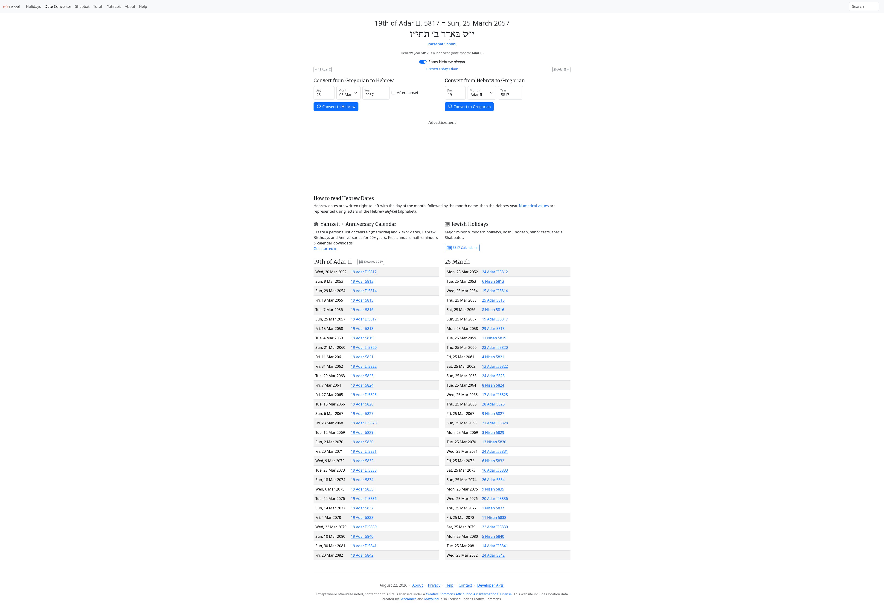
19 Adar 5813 (362, 281)
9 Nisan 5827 (493, 413)
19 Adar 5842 (362, 555)
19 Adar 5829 (362, 432)
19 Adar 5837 (362, 508)
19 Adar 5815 (362, 300)
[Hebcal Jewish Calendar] (11, 6)
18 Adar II (323, 69)
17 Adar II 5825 (495, 394)
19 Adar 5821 (362, 356)
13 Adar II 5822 (495, 366)
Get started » (325, 248)
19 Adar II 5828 (364, 423)
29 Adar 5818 (493, 328)
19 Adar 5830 (362, 441)
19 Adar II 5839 (364, 526)
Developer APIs (490, 585)
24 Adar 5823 (493, 375)
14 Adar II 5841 (495, 545)
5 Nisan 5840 (493, 536)
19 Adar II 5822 (364, 366)
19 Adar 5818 (362, 328)
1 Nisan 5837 (493, 508)
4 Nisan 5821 (493, 356)
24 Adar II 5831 (495, 451)
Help (143, 6)
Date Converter (58, 6)
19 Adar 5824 (362, 385)
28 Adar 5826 (493, 404)
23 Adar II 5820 (495, 347)
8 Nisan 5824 (493, 385)
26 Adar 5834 (493, 479)
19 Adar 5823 (362, 375)
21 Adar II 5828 (495, 423)
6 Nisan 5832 (493, 460)
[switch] (423, 62)
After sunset (407, 92)
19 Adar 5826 (362, 404)
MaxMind (431, 599)
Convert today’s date (442, 69)
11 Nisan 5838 (494, 517)
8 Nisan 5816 (493, 309)
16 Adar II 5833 (495, 470)
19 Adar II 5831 (364, 451)
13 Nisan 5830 (494, 441)
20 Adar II (561, 69)
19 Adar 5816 (362, 309)
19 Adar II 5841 (364, 545)
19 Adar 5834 (362, 479)
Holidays (33, 6)
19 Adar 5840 (362, 536)
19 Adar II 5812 (364, 271)
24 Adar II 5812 (495, 271)
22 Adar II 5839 (495, 526)
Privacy (434, 585)
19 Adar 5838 (362, 517)
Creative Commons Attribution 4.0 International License (469, 594)
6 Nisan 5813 (493, 281)
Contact (465, 585)
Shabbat (82, 6)
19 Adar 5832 (362, 460)
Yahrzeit (114, 6)
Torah (98, 6)
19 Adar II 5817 (364, 319)
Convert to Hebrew (338, 106)
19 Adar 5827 (362, 413)
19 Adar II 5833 (364, 470)
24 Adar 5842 (493, 555)
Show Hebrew (446, 61)
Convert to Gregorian (472, 106)
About (130, 6)
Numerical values (534, 205)
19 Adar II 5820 (364, 347)
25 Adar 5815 (493, 300)
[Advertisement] (442, 158)
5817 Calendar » (464, 247)
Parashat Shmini (442, 44)
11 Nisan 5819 (494, 338)
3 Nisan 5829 (493, 432)
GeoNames (408, 599)
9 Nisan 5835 (493, 489)
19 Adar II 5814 (364, 290)
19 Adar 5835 (362, 489)
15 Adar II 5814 (495, 290)
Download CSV (373, 262)
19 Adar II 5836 (364, 498)
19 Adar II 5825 (364, 394)
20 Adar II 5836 (495, 498)
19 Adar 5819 (362, 338)
